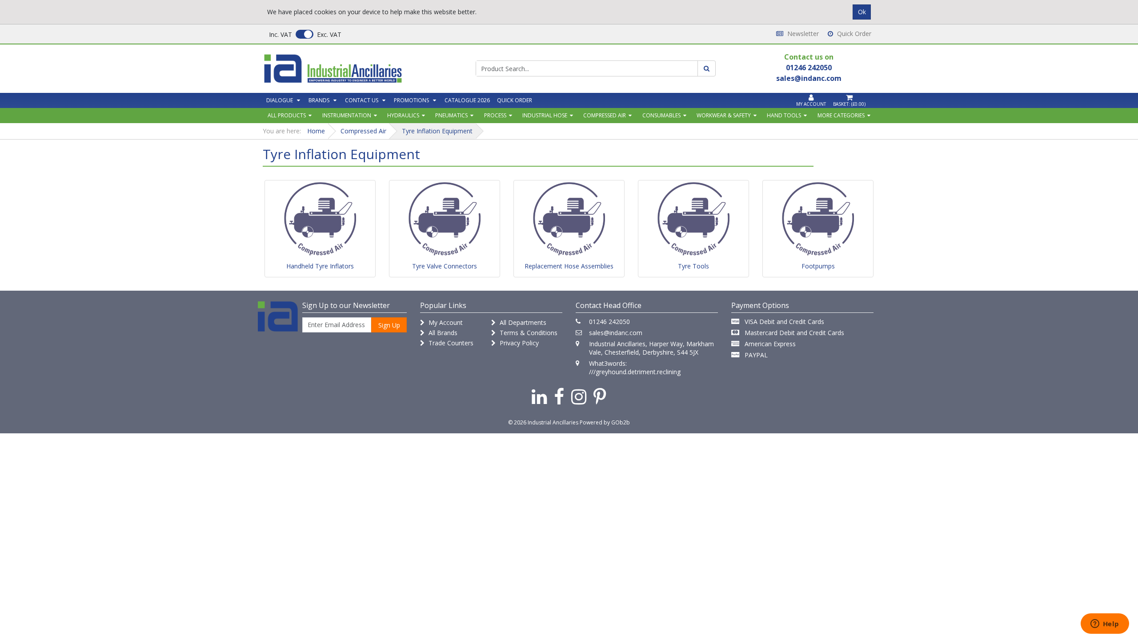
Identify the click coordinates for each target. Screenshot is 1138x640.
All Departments (522, 322)
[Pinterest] (600, 396)
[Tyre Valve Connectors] (444, 219)
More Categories (841, 115)
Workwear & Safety (724, 115)
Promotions (411, 100)
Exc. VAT (329, 34)
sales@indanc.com (615, 332)
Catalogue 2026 (467, 100)
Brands (319, 100)
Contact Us (361, 100)
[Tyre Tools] (693, 219)
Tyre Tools (693, 266)
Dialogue (279, 100)
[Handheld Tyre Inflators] (320, 219)
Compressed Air (604, 115)
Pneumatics (451, 115)
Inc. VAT (280, 34)
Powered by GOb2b (605, 422)
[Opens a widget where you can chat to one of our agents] (1104, 624)
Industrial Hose (544, 115)
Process (495, 115)
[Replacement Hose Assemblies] (569, 219)
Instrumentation (346, 115)
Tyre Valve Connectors (444, 266)
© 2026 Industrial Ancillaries (543, 422)
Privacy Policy (518, 343)
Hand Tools (784, 115)
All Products (287, 115)
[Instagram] (579, 396)
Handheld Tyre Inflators (320, 266)
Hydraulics (403, 115)
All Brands (442, 332)
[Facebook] (559, 396)
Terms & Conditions (527, 332)
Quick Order (853, 33)
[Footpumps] (818, 219)
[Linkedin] (539, 396)
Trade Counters (450, 343)
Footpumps (818, 266)
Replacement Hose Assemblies (569, 266)
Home (316, 131)
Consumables (661, 115)
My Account (445, 322)
